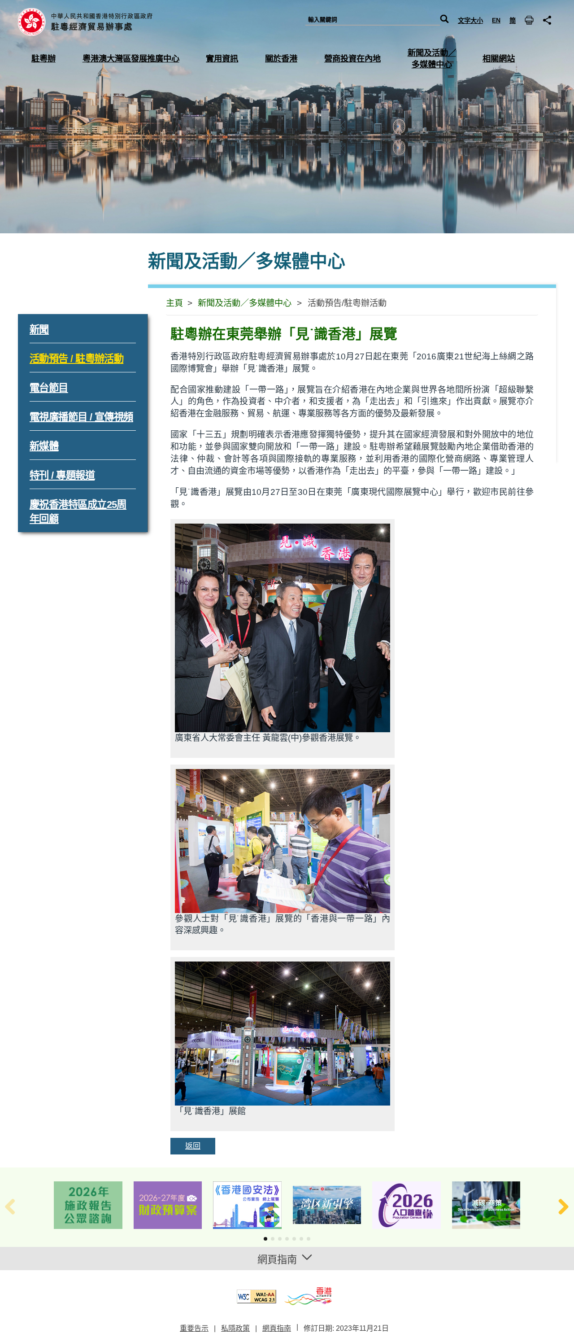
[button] (265, 1239)
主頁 (174, 303)
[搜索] (444, 20)
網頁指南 (276, 1328)
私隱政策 (235, 1328)
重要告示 (194, 1328)
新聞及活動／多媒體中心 (244, 303)
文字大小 (470, 20)
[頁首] (554, 1322)
